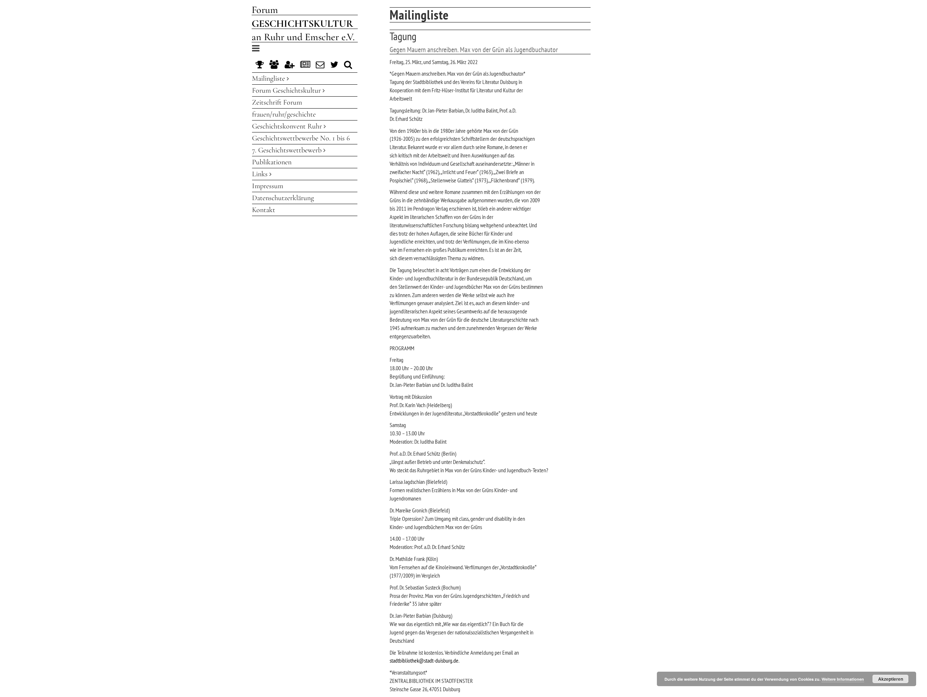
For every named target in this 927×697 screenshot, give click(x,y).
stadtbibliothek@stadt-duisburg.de (424, 660)
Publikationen (271, 162)
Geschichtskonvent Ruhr (288, 126)
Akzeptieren (890, 679)
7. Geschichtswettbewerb (287, 150)
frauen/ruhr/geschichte (284, 114)
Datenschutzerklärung (283, 198)
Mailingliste (269, 78)
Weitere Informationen (843, 679)
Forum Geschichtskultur (287, 90)
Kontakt (263, 210)
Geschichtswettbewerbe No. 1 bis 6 (301, 138)
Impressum (267, 186)
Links (260, 174)
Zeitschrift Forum (277, 102)
